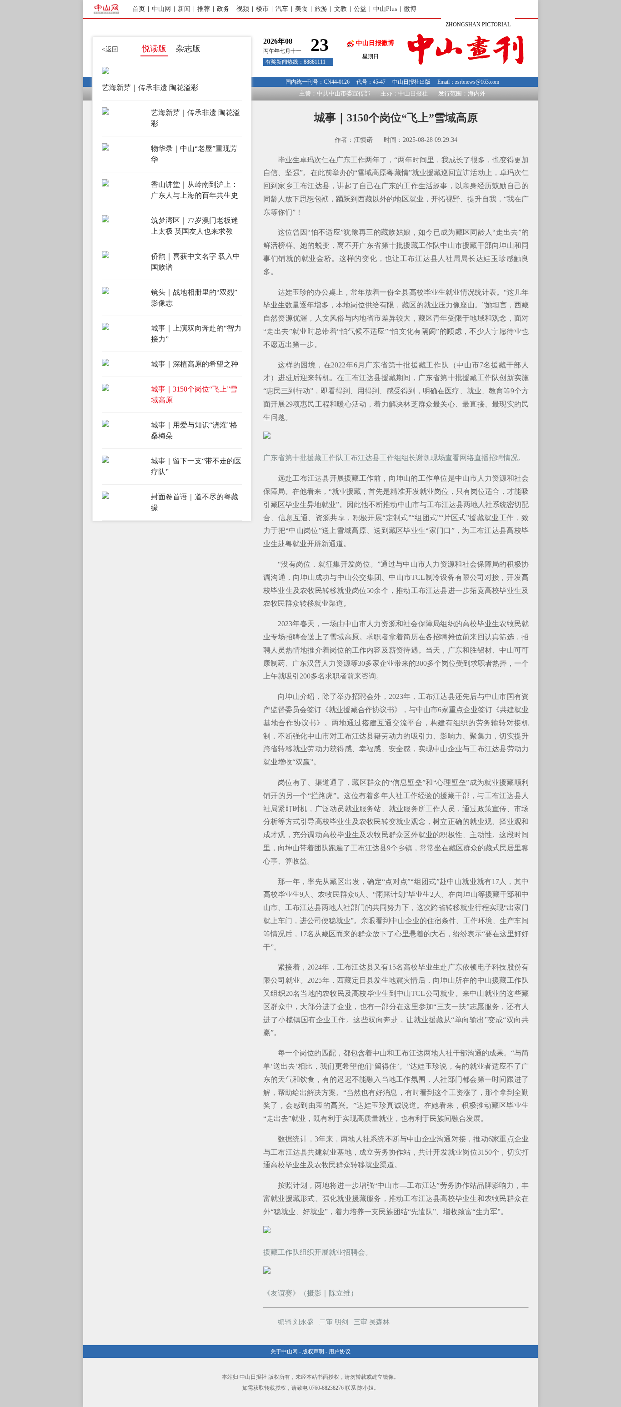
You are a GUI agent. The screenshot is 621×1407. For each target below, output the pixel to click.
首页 (138, 8)
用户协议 (340, 1351)
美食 (301, 8)
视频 (242, 8)
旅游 (321, 8)
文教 (340, 8)
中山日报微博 (374, 43)
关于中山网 (284, 1351)
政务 (223, 8)
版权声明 (313, 1351)
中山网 (161, 8)
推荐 (203, 8)
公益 (360, 8)
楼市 (262, 8)
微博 (410, 8)
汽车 (281, 8)
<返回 (110, 49)
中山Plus (385, 8)
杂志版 (188, 48)
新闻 (184, 8)
